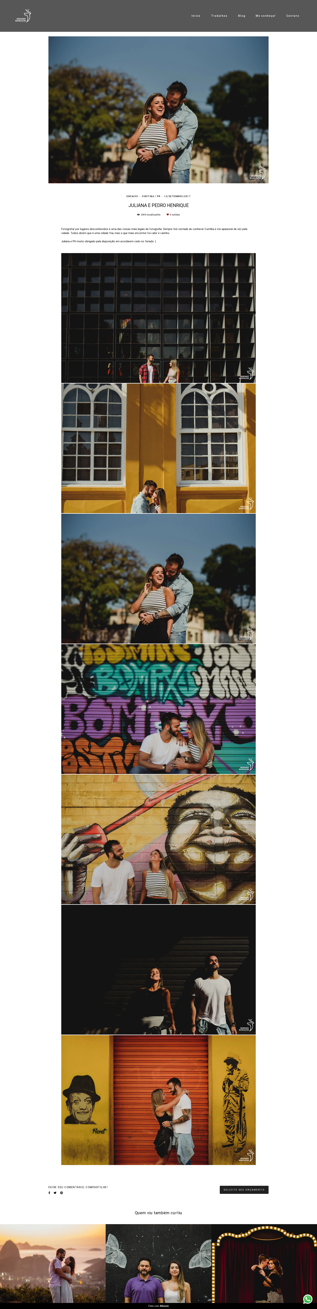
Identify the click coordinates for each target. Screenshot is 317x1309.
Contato (292, 15)
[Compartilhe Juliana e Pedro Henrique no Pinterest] (61, 1192)
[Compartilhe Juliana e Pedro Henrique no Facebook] (49, 1192)
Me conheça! (266, 15)
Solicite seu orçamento (244, 1189)
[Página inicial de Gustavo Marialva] (25, 16)
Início (196, 15)
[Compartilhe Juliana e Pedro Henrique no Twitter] (55, 1192)
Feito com (158, 1306)
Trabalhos (219, 15)
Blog (241, 15)
